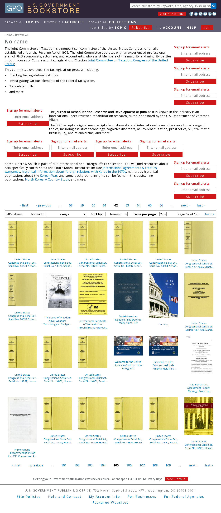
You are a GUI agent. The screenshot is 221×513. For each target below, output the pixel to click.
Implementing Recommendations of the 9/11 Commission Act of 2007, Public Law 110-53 (22, 453)
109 (168, 465)
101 (63, 465)
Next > (210, 214)
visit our (172, 14)
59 (82, 205)
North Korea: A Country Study (47, 179)
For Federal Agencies (184, 496)
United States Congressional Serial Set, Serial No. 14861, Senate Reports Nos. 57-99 (93, 378)
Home (8, 35)
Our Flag (163, 324)
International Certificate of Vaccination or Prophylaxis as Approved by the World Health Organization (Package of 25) (92, 324)
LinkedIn (214, 14)
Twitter (196, 14)
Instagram (201, 14)
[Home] (44, 12)
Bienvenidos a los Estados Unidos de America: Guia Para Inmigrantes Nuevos (163, 365)
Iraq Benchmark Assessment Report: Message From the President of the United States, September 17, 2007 (198, 388)
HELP (191, 27)
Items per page (144, 214)
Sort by (97, 214)
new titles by (119, 27)
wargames (12, 171)
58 (71, 205)
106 (129, 465)
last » (201, 205)
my (169, 27)
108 (155, 465)
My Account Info (104, 496)
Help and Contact (64, 496)
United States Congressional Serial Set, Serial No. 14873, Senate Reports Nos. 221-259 (22, 263)
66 (161, 205)
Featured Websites (111, 502)
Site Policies (29, 496)
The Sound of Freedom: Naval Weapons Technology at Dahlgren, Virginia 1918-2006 (57, 321)
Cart (207, 27)
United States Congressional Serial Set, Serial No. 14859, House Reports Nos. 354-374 (93, 439)
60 (93, 205)
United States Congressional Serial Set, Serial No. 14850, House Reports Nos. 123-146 (163, 439)
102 (76, 465)
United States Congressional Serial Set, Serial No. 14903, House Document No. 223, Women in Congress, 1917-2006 (199, 445)
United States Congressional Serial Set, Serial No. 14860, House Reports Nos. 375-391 (57, 439)
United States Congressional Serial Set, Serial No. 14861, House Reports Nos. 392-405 (57, 378)
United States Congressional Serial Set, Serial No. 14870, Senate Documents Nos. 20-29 (22, 316)
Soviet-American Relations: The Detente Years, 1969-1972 (128, 320)
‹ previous (43, 205)
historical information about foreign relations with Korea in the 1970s (74, 171)
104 (102, 465)
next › (185, 205)
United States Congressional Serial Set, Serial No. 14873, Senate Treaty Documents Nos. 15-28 (57, 263)
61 (104, 205)
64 (138, 205)
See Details (176, 479)
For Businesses (142, 496)
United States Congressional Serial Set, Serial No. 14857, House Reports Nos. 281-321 (22, 378)
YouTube (205, 14)
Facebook (191, 14)
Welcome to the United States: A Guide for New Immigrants (128, 365)
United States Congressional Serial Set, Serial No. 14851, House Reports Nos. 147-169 (128, 439)
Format (37, 214)
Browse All (22, 22)
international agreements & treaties (130, 168)
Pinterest (210, 14)
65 (150, 205)
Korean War (48, 175)
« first (24, 205)
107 (142, 465)
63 (127, 205)
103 (90, 465)
